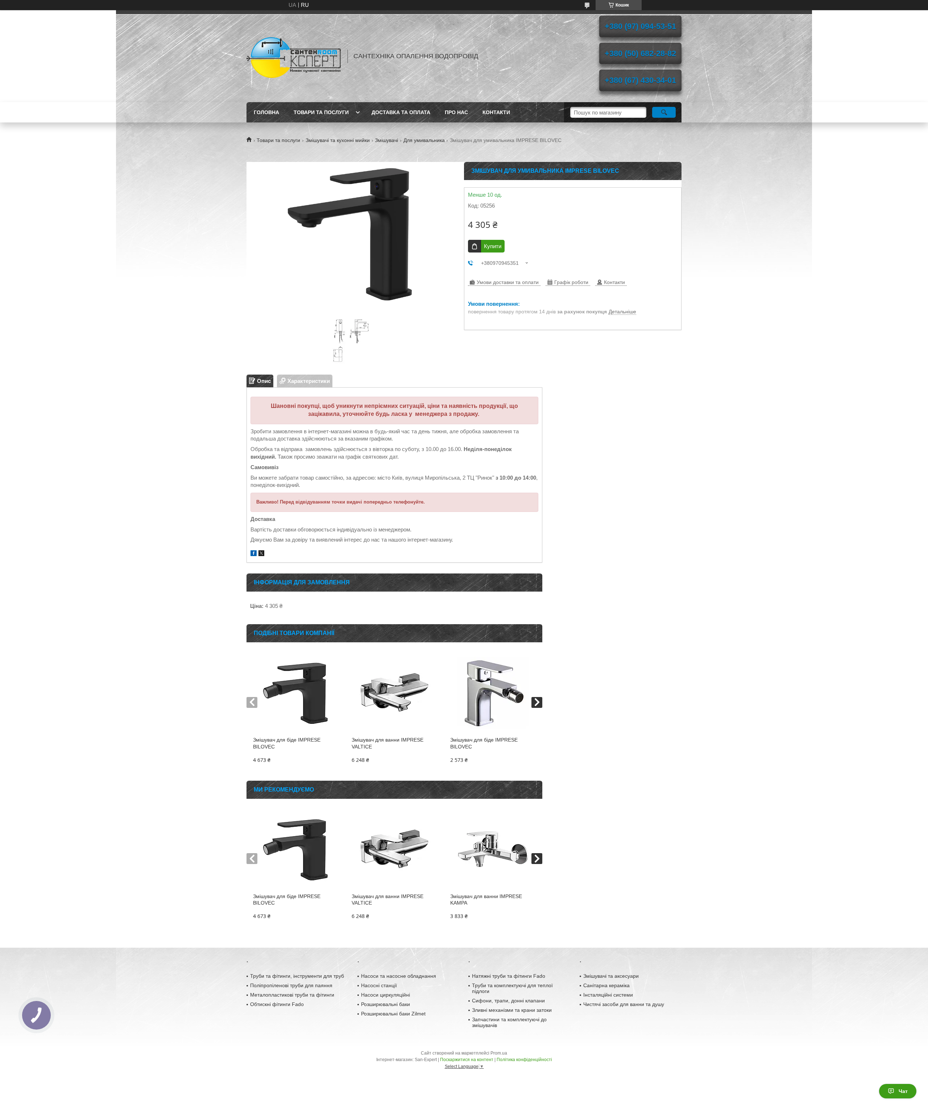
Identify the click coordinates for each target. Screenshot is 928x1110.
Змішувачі (386, 140)
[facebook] (253, 554)
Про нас (456, 112)
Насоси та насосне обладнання (398, 976)
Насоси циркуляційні (385, 995)
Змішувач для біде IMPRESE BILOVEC (286, 743)
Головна (266, 112)
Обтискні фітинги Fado (277, 1004)
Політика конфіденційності (524, 1059)
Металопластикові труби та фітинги (292, 995)
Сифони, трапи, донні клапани (508, 1000)
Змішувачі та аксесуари (611, 976)
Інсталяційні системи (608, 995)
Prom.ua (498, 1053)
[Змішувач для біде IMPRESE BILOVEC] (295, 693)
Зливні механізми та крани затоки (512, 1010)
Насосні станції (379, 985)
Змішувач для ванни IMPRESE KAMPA (486, 899)
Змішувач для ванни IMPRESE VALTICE (387, 743)
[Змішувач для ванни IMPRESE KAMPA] (493, 849)
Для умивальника (424, 140)
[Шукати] (664, 112)
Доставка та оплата (401, 112)
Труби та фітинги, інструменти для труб (297, 976)
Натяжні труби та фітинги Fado (508, 976)
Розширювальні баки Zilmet (393, 1014)
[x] (261, 554)
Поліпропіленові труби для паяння (291, 985)
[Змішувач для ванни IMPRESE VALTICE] (394, 693)
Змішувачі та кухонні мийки (338, 140)
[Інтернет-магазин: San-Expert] (293, 56)
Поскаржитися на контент (466, 1059)
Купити (492, 246)
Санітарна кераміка (606, 985)
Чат (903, 1091)
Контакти (496, 112)
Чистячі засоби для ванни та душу (623, 1004)
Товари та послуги (321, 112)
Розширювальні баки (385, 1004)
